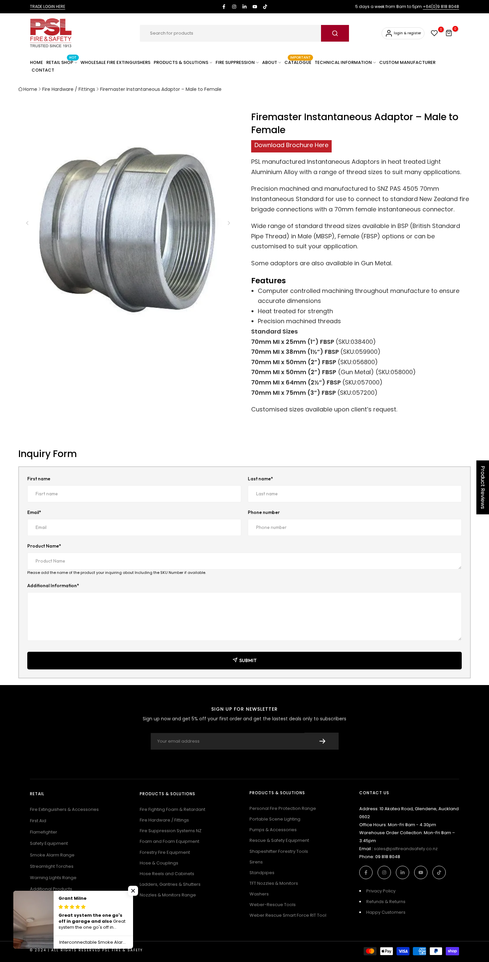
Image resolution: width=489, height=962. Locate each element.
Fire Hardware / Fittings (68, 89)
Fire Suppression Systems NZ (171, 831)
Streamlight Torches (52, 866)
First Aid (38, 821)
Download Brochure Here (291, 145)
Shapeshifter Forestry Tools (278, 851)
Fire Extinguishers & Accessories (64, 809)
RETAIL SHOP (61, 62)
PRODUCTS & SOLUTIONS (181, 62)
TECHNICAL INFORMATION (343, 62)
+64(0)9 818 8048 (441, 6)
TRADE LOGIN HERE (47, 6)
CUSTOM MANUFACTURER (407, 62)
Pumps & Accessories (273, 830)
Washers (259, 894)
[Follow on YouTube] (254, 6)
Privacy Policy (381, 891)
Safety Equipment (49, 843)
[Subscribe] (321, 741)
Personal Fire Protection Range (282, 808)
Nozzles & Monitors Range (168, 895)
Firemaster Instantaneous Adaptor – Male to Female (161, 89)
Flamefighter (43, 832)
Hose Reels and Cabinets (167, 873)
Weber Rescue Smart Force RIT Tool (287, 915)
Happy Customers (386, 912)
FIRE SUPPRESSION (235, 62)
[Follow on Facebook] (224, 6)
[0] (434, 33)
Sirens (256, 862)
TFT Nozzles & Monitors (273, 883)
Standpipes (261, 872)
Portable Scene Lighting (274, 819)
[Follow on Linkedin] (244, 6)
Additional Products (51, 889)
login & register (407, 33)
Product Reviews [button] (483, 487)
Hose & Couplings (159, 863)
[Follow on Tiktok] (265, 6)
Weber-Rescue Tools (272, 904)
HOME (36, 62)
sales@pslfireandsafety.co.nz (406, 848)
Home (30, 89)
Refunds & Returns (386, 901)
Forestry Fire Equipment (165, 852)
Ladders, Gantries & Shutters (170, 884)
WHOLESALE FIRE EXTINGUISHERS (115, 62)
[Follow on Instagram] (234, 6)
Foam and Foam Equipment (169, 841)
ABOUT (269, 62)
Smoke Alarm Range (52, 855)
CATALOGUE (297, 62)
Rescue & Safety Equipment (279, 840)
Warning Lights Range (53, 877)
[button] (229, 223)
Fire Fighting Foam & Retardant (172, 809)
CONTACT (43, 70)
